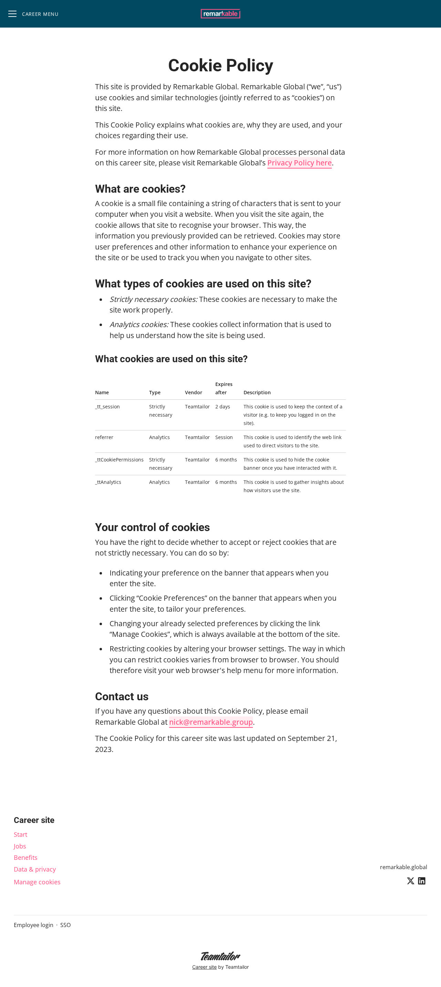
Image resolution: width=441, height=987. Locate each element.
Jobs (20, 846)
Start (20, 834)
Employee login (33, 925)
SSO (65, 925)
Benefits (26, 857)
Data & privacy (35, 869)
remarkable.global (403, 867)
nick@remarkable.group (211, 722)
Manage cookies (37, 882)
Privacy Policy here (299, 162)
